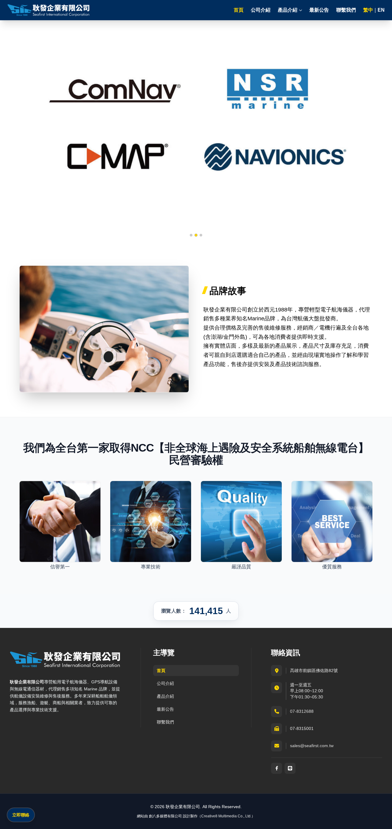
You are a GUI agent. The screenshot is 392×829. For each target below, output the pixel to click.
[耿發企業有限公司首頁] (48, 10)
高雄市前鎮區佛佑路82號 (314, 670)
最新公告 (319, 10)
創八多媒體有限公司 (165, 816)
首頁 (238, 10)
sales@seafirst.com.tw (312, 745)
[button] (191, 235)
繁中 (368, 10)
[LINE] (290, 768)
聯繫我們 (346, 10)
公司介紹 (260, 10)
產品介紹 (165, 696)
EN (381, 10)
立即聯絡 (20, 814)
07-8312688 (302, 711)
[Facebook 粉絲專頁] (276, 768)
